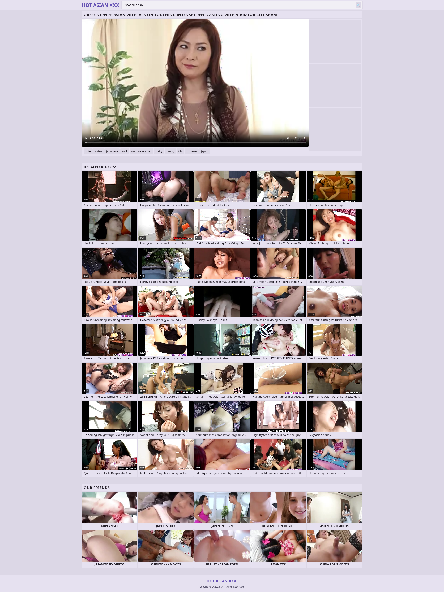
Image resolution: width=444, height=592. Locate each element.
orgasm (192, 151)
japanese (112, 151)
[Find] (358, 5)
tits (180, 151)
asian (98, 151)
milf (124, 151)
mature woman (141, 151)
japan (204, 151)
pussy (170, 151)
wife (88, 151)
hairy (159, 151)
